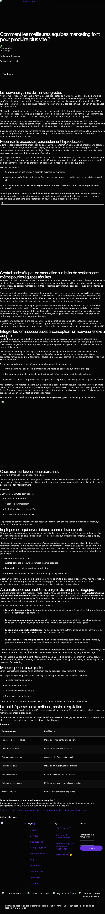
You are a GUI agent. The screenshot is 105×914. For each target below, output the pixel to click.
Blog (32, 859)
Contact (34, 883)
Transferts (35, 877)
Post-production (38, 847)
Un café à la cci (37, 871)
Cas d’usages (36, 841)
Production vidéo (38, 853)
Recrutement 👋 (64, 854)
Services (34, 836)
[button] (78, 2)
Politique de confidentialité (63, 836)
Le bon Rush (36, 865)
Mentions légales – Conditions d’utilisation (65, 846)
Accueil (33, 830)
